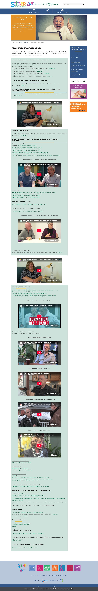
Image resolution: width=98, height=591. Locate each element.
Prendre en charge (34, 12)
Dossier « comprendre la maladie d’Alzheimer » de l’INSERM (26, 150)
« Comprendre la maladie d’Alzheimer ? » (27, 145)
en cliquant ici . (52, 68)
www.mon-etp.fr (40, 210)
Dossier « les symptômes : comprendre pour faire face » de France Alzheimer (30, 152)
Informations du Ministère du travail (20, 468)
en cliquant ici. (45, 70)
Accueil (20, 42)
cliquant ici (56, 83)
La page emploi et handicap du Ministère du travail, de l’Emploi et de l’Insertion (30, 486)
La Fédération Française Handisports (20, 524)
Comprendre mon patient (62, 12)
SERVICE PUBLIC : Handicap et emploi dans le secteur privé (26, 480)
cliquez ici (22, 493)
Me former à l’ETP (74, 57)
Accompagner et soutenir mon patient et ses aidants (77, 61)
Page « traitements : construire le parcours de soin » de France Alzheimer (29, 204)
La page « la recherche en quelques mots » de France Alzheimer (27, 193)
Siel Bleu (14, 526)
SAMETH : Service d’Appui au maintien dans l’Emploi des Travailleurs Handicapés (30, 477)
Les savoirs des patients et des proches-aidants (77, 70)
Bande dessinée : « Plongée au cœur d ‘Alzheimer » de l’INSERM (27, 147)
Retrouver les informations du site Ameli (21, 462)
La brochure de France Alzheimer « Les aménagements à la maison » (28, 533)
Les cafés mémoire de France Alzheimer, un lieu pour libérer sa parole (28, 495)
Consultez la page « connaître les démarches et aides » (25, 547)
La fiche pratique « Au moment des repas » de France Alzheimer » (27, 512)
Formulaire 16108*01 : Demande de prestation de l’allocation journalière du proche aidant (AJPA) (34, 295)
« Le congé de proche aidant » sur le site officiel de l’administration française (29, 293)
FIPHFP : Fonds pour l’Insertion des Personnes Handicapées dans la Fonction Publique (32, 479)
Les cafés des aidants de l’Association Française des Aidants (26, 497)
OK (72, 588)
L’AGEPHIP (14, 475)
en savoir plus (66, 588)
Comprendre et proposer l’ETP (77, 54)
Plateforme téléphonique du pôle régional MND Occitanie (25, 291)
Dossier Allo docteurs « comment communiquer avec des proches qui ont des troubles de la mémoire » (36, 155)
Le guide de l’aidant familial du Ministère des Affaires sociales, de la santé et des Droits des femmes (35, 290)
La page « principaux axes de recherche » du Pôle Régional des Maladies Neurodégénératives (33, 192)
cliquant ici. (23, 85)
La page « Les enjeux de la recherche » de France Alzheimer (26, 197)
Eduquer (47, 12)
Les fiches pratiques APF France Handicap (22, 470)
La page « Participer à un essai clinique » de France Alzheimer (26, 195)
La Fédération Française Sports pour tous (21, 523)
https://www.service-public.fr (18, 539)
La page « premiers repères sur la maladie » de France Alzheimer (27, 148)
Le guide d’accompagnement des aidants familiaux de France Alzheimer (29, 297)
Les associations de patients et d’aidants (77, 75)
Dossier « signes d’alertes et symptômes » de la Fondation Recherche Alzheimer (30, 154)
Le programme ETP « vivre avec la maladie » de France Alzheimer (27, 211)
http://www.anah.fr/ (16, 540)
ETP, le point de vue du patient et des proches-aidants (78, 66)
